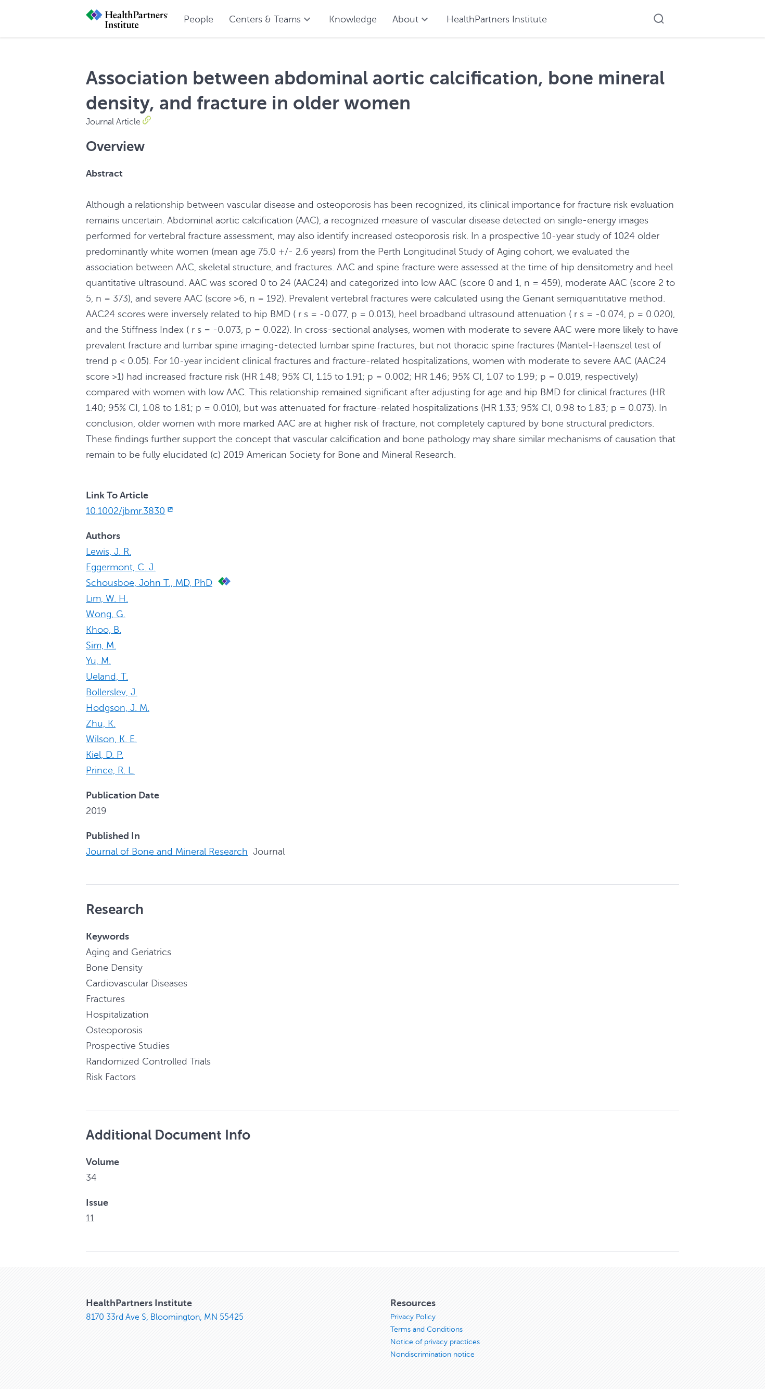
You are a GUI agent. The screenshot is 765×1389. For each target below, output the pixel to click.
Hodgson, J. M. (117, 708)
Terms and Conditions (426, 1329)
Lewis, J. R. (108, 551)
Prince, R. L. (110, 770)
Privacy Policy (413, 1317)
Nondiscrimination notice (432, 1354)
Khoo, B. (103, 629)
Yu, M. (98, 661)
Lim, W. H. (107, 598)
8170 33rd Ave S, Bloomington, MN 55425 (165, 1317)
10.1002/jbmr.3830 (125, 511)
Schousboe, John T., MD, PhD (149, 583)
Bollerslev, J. (111, 692)
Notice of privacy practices (435, 1342)
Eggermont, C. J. (121, 567)
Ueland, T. (107, 676)
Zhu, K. (101, 723)
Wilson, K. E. (111, 739)
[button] (659, 18)
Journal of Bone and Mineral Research (167, 851)
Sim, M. (101, 645)
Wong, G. (105, 614)
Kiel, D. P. (104, 754)
